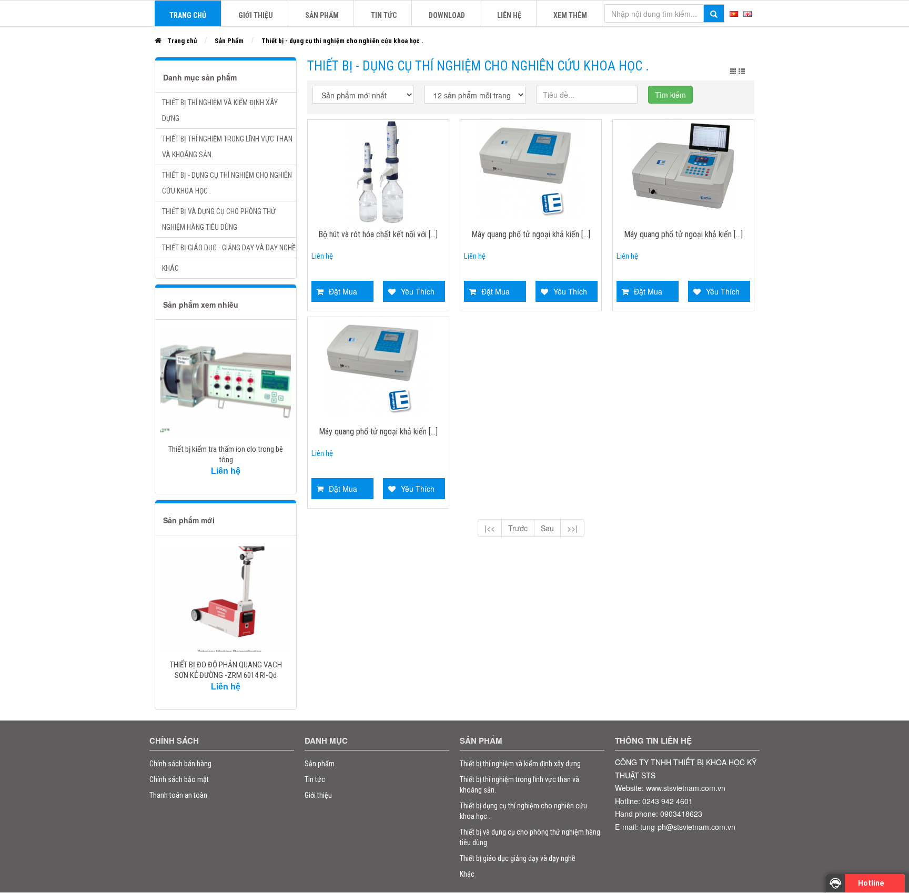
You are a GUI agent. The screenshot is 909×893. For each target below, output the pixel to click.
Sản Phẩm (229, 41)
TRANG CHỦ (187, 15)
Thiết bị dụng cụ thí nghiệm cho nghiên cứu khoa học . (523, 810)
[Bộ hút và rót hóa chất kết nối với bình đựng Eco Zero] (378, 171)
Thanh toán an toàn (178, 795)
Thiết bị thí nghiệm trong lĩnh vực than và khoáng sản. (227, 147)
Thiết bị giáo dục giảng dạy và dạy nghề (517, 858)
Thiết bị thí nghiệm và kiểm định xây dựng (220, 110)
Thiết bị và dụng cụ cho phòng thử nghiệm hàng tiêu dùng (219, 219)
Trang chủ (182, 41)
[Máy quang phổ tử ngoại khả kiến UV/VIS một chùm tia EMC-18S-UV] (683, 163)
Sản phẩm (320, 763)
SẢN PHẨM (322, 15)
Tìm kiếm (670, 94)
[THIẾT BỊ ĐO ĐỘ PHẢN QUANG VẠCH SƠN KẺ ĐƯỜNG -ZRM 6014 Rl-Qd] (225, 599)
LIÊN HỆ (509, 15)
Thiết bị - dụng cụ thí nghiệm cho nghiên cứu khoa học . (342, 41)
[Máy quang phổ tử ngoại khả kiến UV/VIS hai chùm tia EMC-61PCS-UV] (530, 166)
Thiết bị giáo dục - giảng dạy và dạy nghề (229, 247)
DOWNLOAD (447, 15)
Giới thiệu (318, 795)
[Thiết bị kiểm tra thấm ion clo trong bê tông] (225, 383)
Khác (170, 268)
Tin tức (384, 15)
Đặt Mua (343, 291)
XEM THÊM (570, 15)
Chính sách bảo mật (179, 779)
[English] (747, 12)
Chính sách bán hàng (180, 763)
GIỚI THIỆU (255, 15)
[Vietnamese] (734, 12)
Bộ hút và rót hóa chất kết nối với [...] (378, 234)
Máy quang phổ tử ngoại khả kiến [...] (530, 234)
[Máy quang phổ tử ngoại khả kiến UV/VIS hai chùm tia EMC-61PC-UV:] (378, 364)
